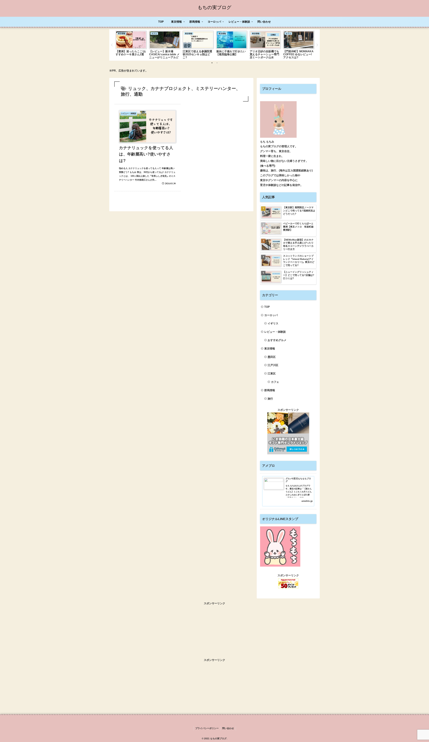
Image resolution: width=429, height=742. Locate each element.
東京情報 (269, 348)
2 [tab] (217, 62)
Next (317, 45)
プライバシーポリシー (207, 728)
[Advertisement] (214, 629)
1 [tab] (212, 62)
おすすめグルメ (277, 340)
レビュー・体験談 (275, 331)
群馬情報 (269, 390)
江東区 (272, 373)
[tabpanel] (131, 44)
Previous (111, 45)
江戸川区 (273, 365)
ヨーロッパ (271, 315)
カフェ (275, 381)
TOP (267, 306)
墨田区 (272, 357)
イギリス (273, 323)
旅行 (270, 398)
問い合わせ (228, 728)
